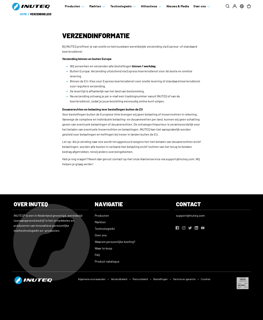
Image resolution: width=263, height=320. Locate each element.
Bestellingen (160, 279)
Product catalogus (107, 261)
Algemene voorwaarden (92, 279)
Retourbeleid (140, 279)
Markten (95, 6)
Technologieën (121, 6)
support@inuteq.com (190, 215)
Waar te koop (103, 248)
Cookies (205, 279)
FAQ (97, 255)
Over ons (199, 6)
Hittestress (149, 6)
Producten (72, 6)
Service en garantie (184, 279)
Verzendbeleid (119, 279)
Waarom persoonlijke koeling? (115, 241)
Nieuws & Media (178, 6)
